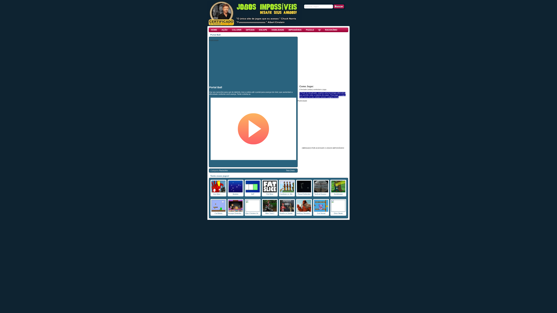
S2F (252, 194)
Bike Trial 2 (269, 213)
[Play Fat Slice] (270, 192)
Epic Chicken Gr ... (252, 213)
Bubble (235, 194)
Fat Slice (269, 194)
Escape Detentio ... (235, 213)
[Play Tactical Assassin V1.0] (321, 192)
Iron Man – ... (218, 194)
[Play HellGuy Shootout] (304, 211)
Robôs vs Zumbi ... (287, 213)
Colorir (236, 30)
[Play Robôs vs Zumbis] (287, 211)
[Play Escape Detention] (235, 211)
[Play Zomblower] (338, 192)
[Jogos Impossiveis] (254, 25)
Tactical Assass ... (321, 194)
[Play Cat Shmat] (321, 211)
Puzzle (310, 30)
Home (214, 30)
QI (319, 30)
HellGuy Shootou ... (304, 213)
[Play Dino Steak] (338, 211)
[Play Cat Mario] (218, 211)
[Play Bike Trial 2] (270, 211)
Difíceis (250, 30)
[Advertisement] (253, 63)
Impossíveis (295, 30)
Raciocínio (331, 30)
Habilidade (278, 30)
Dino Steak (338, 213)
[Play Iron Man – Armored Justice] (218, 192)
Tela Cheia (290, 171)
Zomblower (338, 194)
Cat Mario (218, 213)
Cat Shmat (321, 213)
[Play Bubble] (235, 192)
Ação (224, 30)
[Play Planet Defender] (304, 192)
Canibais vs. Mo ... (287, 194)
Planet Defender (304, 194)
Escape (263, 30)
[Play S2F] (253, 192)
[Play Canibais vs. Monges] (287, 192)
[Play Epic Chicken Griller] (253, 211)
